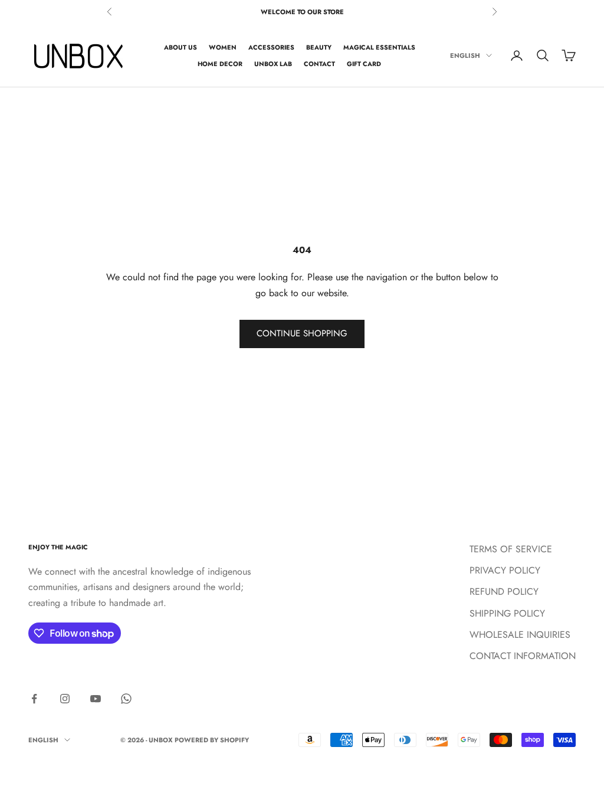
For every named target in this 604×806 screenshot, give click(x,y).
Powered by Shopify (212, 740)
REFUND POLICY (504, 591)
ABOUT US (180, 47)
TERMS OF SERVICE (511, 549)
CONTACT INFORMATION (523, 656)
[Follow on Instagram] (65, 699)
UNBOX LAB (273, 63)
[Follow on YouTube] (95, 699)
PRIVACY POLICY (505, 570)
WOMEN (223, 47)
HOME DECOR (220, 63)
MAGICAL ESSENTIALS (379, 47)
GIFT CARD (364, 63)
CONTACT (319, 63)
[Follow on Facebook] (34, 699)
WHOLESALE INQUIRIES (520, 634)
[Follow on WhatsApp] (126, 699)
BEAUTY (318, 47)
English (465, 55)
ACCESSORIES (271, 47)
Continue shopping (302, 333)
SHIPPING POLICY (507, 613)
